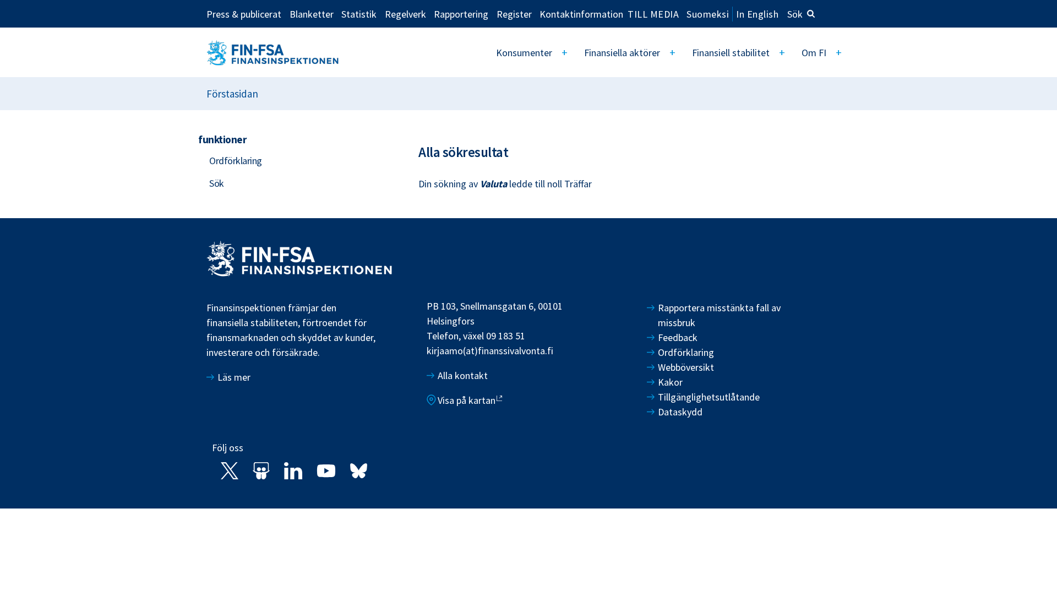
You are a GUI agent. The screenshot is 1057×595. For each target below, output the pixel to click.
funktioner (222, 139)
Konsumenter (524, 52)
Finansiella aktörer (622, 52)
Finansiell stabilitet (731, 52)
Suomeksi (707, 14)
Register (514, 14)
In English (757, 14)
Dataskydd (680, 411)
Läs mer (233, 377)
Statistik (359, 14)
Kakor (670, 382)
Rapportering (461, 14)
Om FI (814, 52)
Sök (795, 14)
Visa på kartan (466, 400)
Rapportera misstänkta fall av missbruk (719, 315)
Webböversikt (686, 367)
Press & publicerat (243, 14)
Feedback (678, 337)
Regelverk (405, 14)
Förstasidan (232, 93)
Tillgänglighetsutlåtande (709, 397)
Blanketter (312, 14)
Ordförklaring (235, 160)
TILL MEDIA (653, 14)
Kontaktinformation (581, 14)
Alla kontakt (463, 375)
